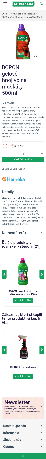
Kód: (4, 103)
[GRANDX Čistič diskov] (23, 346)
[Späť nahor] (23, 456)
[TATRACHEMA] (23, 3)
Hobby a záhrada (18, 13)
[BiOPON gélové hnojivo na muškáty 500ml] (23, 42)
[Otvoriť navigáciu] (5, 3)
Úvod (4, 13)
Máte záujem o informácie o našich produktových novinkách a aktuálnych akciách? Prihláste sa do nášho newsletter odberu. (22, 410)
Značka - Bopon (17, 169)
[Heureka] (13, 179)
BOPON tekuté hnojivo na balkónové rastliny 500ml (23, 292)
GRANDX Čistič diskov (23, 367)
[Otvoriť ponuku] (23, 433)
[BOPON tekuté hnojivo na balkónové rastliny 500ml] (23, 270)
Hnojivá (31, 13)
